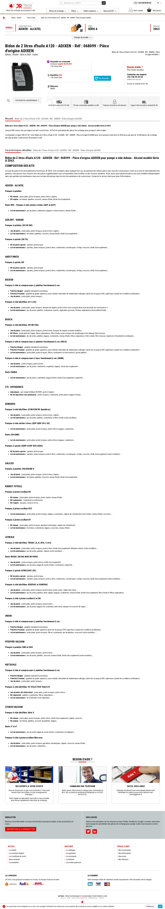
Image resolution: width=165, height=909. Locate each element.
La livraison (70, 859)
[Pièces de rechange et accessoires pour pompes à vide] (21, 6)
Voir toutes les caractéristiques (26, 100)
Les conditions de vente (17, 856)
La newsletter (14, 862)
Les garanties (71, 853)
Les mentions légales (16, 853)
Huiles (35, 54)
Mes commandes (124, 850)
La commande (71, 856)
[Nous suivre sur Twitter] (88, 831)
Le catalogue (70, 850)
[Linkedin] (94, 831)
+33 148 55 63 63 (144, 3)
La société (12, 850)
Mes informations (124, 853)
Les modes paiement (73, 862)
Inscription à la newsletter (21, 829)
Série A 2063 (25, 54)
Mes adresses (123, 859)
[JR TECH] (4, 17)
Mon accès (122, 856)
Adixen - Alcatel (12, 54)
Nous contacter (14, 859)
